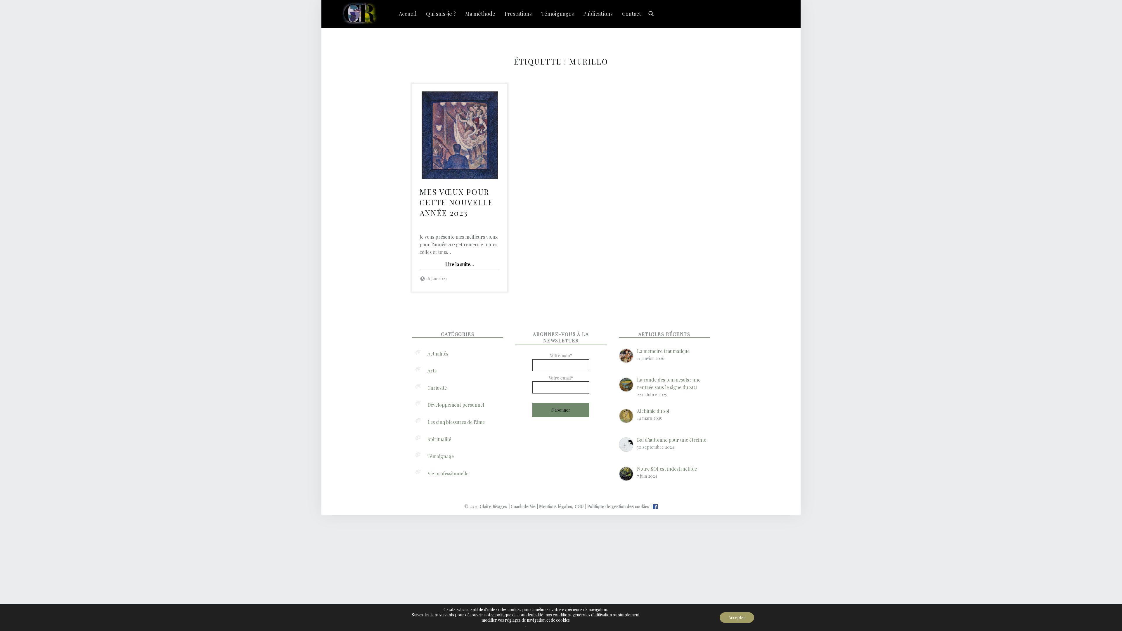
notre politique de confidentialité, (514, 615)
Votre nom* (561, 355)
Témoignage (440, 456)
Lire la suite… (459, 264)
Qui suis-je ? (441, 13)
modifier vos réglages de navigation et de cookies (526, 620)
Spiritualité (439, 439)
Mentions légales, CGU (561, 506)
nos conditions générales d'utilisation (579, 615)
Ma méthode (480, 13)
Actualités (437, 354)
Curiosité (437, 388)
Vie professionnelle (447, 473)
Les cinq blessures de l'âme (456, 422)
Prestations (518, 13)
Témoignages (557, 13)
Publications (598, 13)
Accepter (736, 617)
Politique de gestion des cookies (618, 506)
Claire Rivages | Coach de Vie (508, 506)
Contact (631, 13)
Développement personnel (455, 405)
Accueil (408, 13)
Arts (432, 370)
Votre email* (561, 378)
